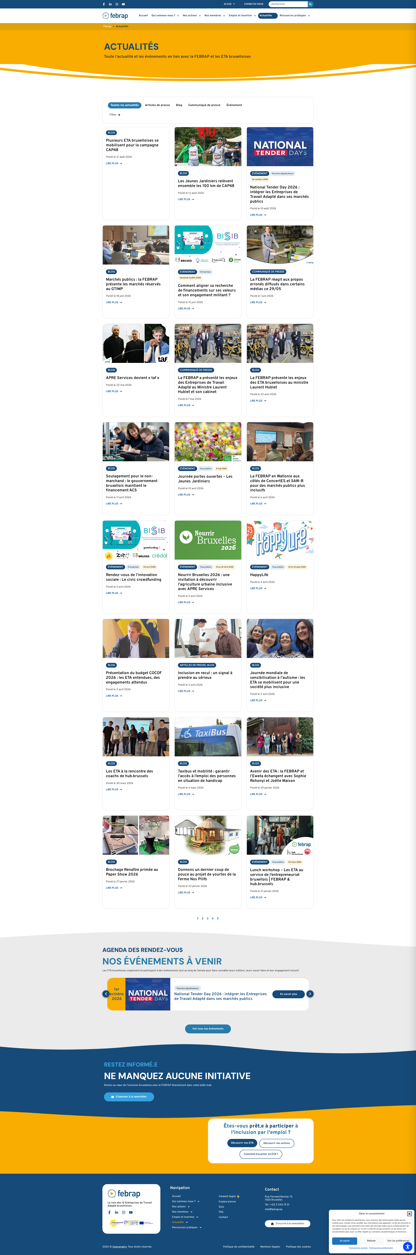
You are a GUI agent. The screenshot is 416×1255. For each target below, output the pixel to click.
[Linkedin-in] (110, 4)
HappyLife (259, 575)
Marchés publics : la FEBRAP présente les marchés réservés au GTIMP (133, 284)
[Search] (311, 4)
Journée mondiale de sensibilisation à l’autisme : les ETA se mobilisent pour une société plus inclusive (277, 680)
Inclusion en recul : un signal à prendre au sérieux (205, 675)
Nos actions (190, 15)
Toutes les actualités (124, 105)
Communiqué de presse (204, 105)
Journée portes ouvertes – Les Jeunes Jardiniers (205, 479)
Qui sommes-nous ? (163, 15)
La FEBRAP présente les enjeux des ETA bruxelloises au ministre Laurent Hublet (279, 383)
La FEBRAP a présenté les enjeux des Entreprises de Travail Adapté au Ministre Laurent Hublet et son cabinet (207, 385)
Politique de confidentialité (381, 1248)
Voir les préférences (398, 1240)
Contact (223, 1217)
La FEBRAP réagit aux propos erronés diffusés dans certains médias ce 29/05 (277, 284)
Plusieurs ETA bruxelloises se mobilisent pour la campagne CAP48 (132, 145)
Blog (179, 105)
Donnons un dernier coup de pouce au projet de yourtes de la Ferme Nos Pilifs (207, 874)
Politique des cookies (358, 1248)
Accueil (143, 15)
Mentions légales (270, 1246)
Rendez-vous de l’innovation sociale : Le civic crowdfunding (133, 577)
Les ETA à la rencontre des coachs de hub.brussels (129, 774)
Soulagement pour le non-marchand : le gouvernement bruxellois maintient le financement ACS (131, 483)
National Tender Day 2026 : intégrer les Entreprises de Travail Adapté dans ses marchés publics (279, 194)
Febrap (107, 26)
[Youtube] (123, 4)
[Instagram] (116, 4)
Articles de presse (157, 105)
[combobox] (288, 4)
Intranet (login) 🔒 (229, 1196)
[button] (409, 1213)
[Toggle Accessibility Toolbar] (408, 1247)
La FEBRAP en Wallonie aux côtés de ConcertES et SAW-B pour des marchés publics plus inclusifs (277, 483)
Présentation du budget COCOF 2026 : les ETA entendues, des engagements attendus (134, 678)
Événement (234, 105)
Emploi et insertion (240, 15)
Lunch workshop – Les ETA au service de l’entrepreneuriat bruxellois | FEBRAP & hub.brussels (276, 877)
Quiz (221, 1207)
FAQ (221, 1212)
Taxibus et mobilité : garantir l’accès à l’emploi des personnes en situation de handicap (207, 776)
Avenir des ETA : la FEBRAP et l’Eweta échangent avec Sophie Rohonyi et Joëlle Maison (278, 776)
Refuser (371, 1240)
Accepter (345, 1240)
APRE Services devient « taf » (132, 378)
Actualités (266, 15)
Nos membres (213, 15)
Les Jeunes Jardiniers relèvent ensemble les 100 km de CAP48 (206, 183)
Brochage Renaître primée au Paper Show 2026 (132, 872)
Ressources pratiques (293, 15)
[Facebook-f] (103, 4)
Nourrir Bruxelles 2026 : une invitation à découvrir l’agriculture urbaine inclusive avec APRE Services (205, 582)
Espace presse (227, 1201)
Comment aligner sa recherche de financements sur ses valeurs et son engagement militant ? (207, 290)
